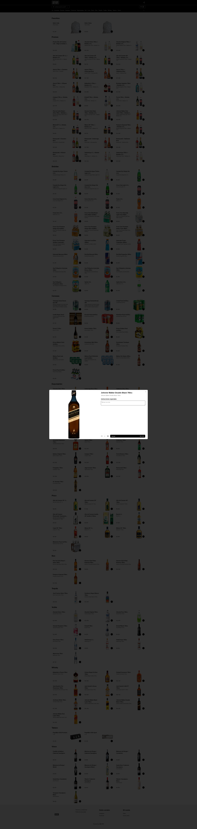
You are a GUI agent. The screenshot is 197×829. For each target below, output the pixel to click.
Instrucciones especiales (109, 399)
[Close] (145, 391)
